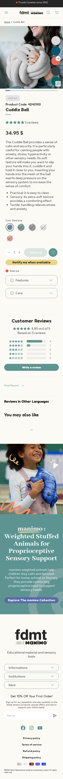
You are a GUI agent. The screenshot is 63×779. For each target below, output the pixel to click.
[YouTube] (40, 728)
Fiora (8, 114)
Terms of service (32, 744)
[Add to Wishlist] (53, 252)
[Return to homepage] (31, 637)
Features (22, 280)
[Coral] (10, 238)
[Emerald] (21, 227)
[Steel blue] (10, 227)
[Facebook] (23, 728)
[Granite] (32, 227)
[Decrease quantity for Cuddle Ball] (9, 252)
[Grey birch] (43, 227)
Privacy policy (31, 738)
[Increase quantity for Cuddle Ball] (19, 252)
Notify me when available (31, 262)
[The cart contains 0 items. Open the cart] (57, 12)
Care (19, 293)
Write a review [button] (31, 367)
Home (7, 22)
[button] (15, 122)
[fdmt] (31, 12)
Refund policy (31, 750)
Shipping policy (31, 757)
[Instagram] (31, 728)
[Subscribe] (55, 715)
